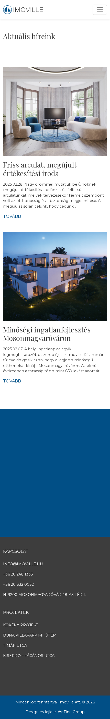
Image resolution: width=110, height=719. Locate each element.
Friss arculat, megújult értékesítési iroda (39, 169)
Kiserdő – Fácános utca (28, 655)
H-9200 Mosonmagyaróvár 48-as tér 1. (44, 594)
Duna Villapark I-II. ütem (30, 635)
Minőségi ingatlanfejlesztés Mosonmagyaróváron (47, 334)
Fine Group (74, 712)
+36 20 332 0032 (18, 584)
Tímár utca (15, 645)
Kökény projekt (20, 625)
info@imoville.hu (23, 564)
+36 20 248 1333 (18, 574)
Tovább (12, 216)
